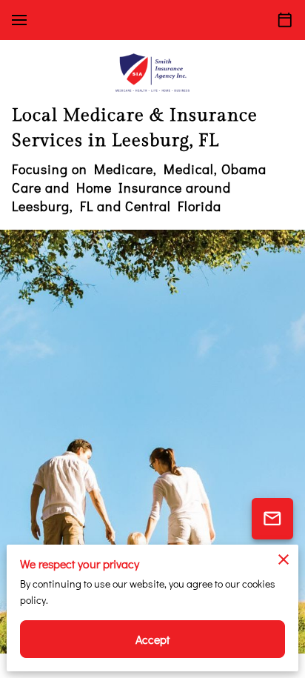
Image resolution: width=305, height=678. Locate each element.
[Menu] (19, 20)
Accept (152, 639)
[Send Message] (272, 518)
